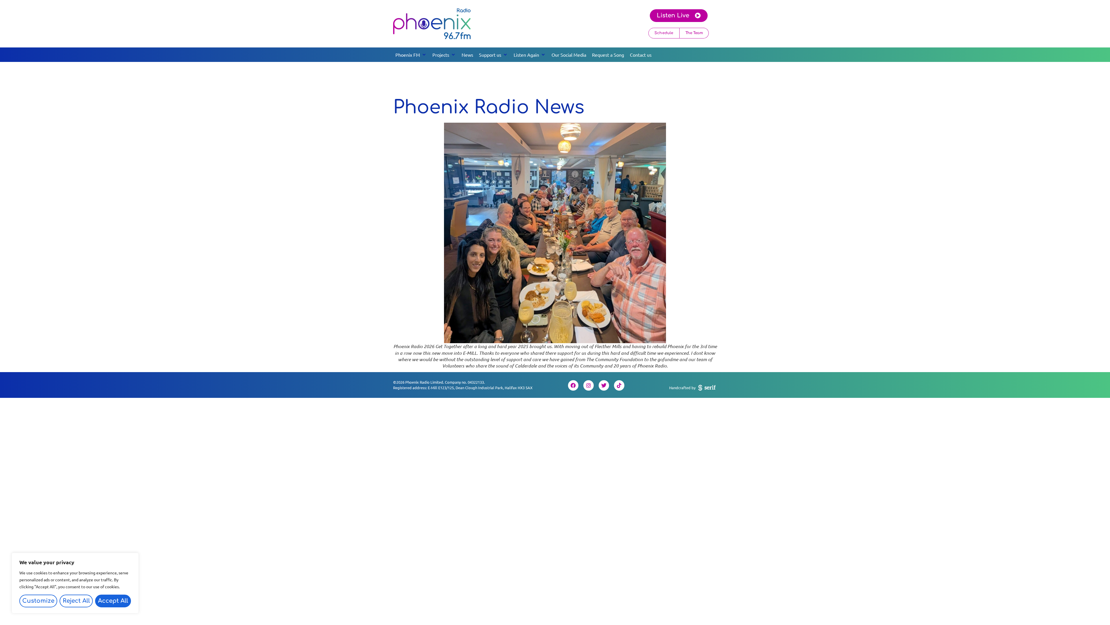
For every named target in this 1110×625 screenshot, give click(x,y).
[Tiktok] (619, 385)
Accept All (113, 601)
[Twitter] (604, 385)
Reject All (76, 601)
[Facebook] (573, 385)
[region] (75, 583)
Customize (38, 601)
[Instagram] (588, 385)
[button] (411, 55)
